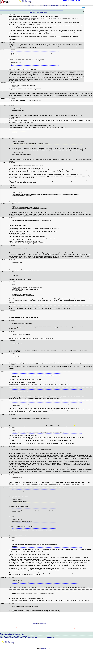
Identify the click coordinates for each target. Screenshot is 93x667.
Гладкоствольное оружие (26, 1)
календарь (45, 5)
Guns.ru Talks (23, 0)
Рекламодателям (53, 648)
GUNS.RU (43, 648)
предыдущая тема (42, 623)
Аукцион (67, 5)
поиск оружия (51, 5)
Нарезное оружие (50, 637)
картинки (40, 5)
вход (25, 5)
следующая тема (35, 623)
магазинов (56, 5)
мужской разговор (50, 632)
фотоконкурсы (62, 5)
